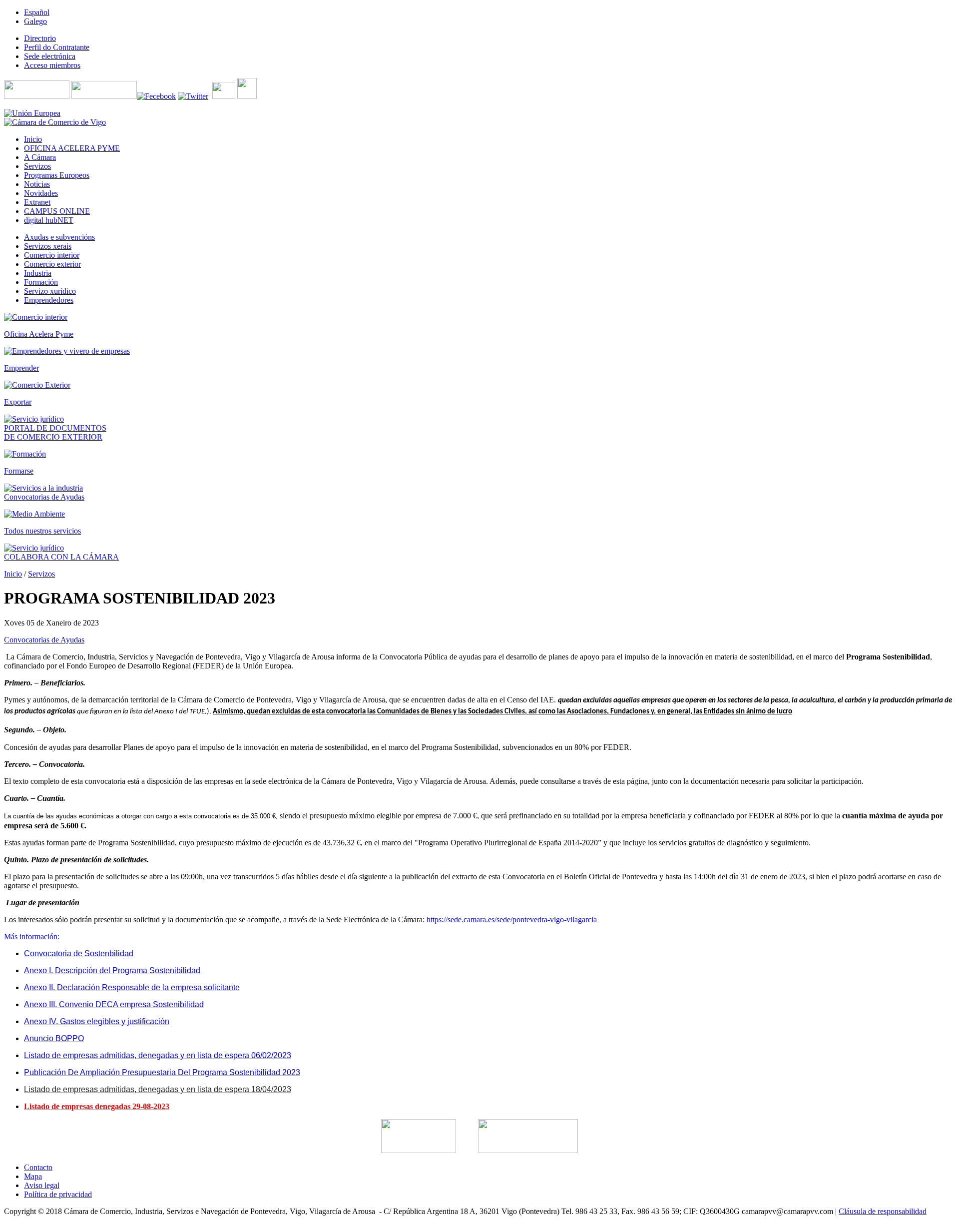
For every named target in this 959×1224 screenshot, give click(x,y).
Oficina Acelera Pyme (38, 334)
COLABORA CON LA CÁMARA (61, 557)
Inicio (13, 574)
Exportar (17, 402)
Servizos (41, 574)
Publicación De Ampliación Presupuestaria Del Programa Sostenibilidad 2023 (162, 1072)
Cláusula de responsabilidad (883, 1211)
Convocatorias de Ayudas (44, 497)
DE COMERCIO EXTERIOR (53, 437)
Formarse (18, 471)
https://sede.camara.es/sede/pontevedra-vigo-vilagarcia (512, 919)
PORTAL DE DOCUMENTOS (55, 428)
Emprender (21, 368)
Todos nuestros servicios (42, 531)
